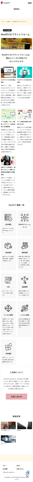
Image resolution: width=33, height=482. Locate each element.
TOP (4, 465)
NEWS (8, 21)
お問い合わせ (16, 396)
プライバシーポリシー (9, 472)
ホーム (3, 21)
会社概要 (5, 469)
